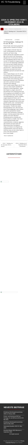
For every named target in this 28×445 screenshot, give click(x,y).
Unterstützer (14, 154)
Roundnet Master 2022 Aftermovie (12, 430)
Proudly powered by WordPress (12, 441)
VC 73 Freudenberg (10, 2)
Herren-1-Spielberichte (8, 135)
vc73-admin (17, 39)
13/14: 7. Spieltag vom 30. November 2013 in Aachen (7, 145)
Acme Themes (18, 442)
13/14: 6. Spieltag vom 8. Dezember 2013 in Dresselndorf (21, 145)
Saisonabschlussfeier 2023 (10, 426)
